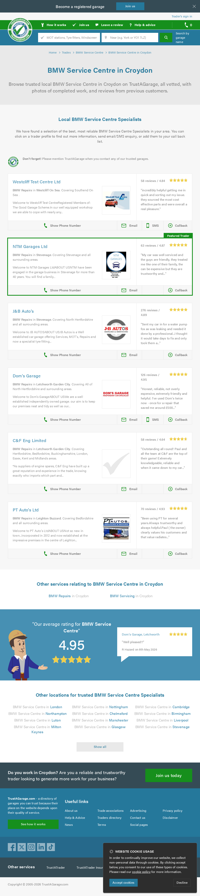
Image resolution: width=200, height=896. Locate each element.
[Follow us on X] (22, 847)
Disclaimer (170, 817)
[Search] (166, 37)
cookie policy (141, 871)
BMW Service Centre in (37, 706)
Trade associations (110, 810)
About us (71, 810)
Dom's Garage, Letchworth (141, 634)
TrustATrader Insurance (93, 867)
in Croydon (69, 595)
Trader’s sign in (182, 16)
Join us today (169, 775)
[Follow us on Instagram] (31, 847)
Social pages (139, 824)
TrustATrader (55, 867)
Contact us (137, 817)
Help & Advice (75, 817)
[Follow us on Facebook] (12, 847)
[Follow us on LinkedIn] (41, 847)
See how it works (33, 824)
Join (130, 6)
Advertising (138, 810)
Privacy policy (172, 810)
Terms (101, 824)
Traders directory (109, 817)
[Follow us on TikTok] (51, 847)
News (69, 824)
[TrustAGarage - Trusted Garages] (20, 23)
